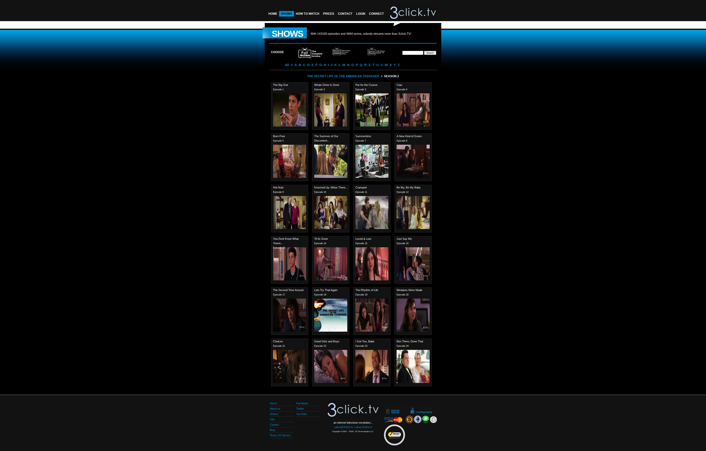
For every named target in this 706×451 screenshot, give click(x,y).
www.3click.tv (364, 427)
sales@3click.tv (343, 427)
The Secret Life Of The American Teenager (343, 76)
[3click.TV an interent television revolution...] (413, 13)
